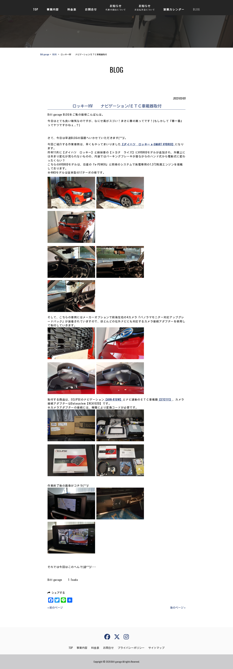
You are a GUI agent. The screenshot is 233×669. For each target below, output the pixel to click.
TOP (71, 648)
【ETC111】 (165, 399)
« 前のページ (55, 607)
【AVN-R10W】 (113, 399)
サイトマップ (156, 648)
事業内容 (82, 648)
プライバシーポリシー (131, 648)
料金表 (95, 648)
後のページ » (177, 607)
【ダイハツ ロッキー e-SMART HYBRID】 (148, 144)
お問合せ (108, 648)
